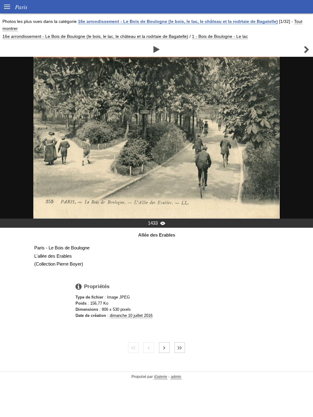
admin (176, 377)
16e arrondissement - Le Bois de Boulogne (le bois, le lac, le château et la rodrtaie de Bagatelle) (178, 21)
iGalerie (160, 377)
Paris (21, 7)
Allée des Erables (156, 235)
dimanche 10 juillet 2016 (131, 315)
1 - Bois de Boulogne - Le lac (220, 36)
